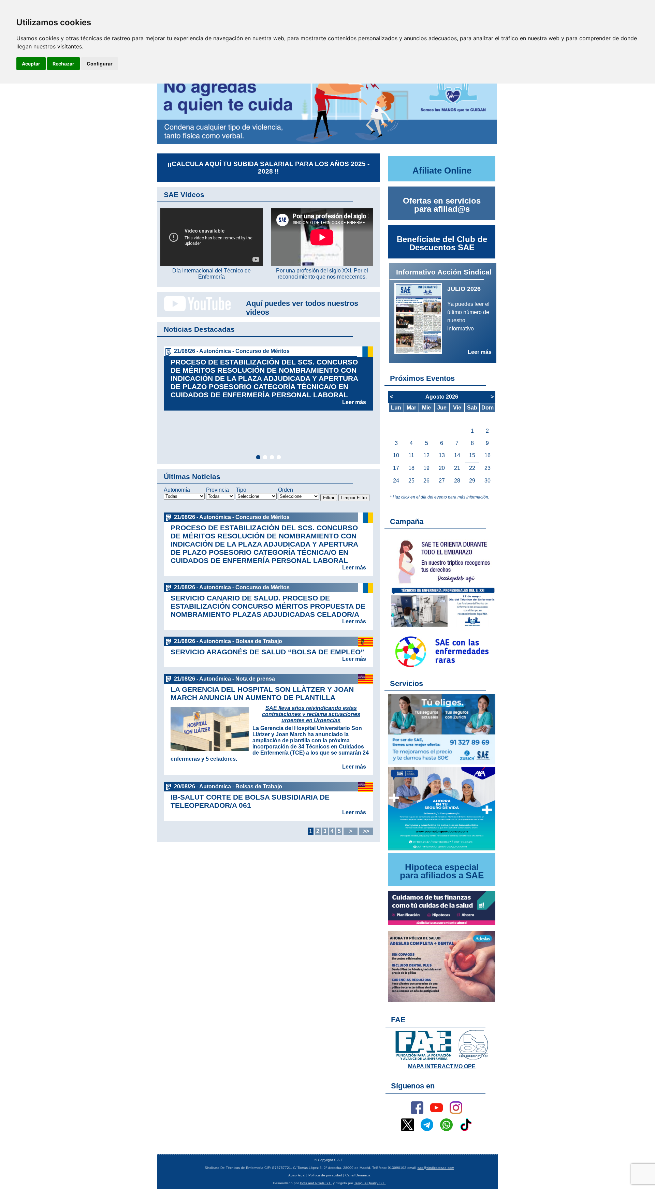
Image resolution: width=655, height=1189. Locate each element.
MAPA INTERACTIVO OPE (442, 1066)
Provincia (217, 490)
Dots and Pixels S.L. (316, 1183)
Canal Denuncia (357, 1175)
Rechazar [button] (63, 63)
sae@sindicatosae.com (436, 1168)
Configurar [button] (100, 63)
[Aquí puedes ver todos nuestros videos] (194, 310)
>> (366, 831)
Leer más (354, 402)
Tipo (241, 490)
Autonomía (177, 490)
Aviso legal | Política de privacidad (315, 1175)
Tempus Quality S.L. (370, 1183)
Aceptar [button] (31, 63)
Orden (285, 490)
